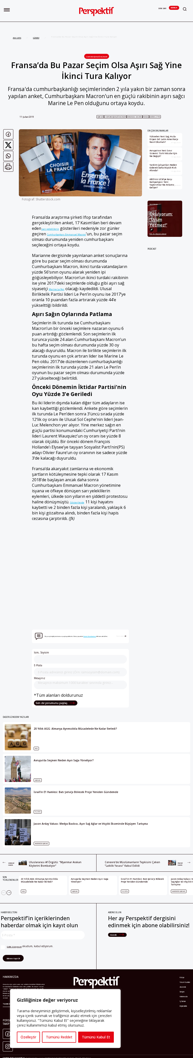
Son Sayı (162, 8)
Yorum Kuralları (185, 982)
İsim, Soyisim (41, 652)
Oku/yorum (154, 204)
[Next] (9, 892)
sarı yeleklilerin (50, 229)
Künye (182, 977)
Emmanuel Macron (134, 117)
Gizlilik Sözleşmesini (14, 947)
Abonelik (174, 8)
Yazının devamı (9, 1004)
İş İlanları (183, 1001)
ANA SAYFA (17, 38)
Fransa (145, 117)
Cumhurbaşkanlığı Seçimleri (96, 57)
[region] (65, 1018)
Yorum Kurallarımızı (89, 636)
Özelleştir (28, 1037)
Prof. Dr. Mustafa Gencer (158, 234)
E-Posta (38, 665)
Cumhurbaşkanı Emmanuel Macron (66, 234)
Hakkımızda (183, 996)
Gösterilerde (77, 502)
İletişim (182, 992)
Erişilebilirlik (183, 1006)
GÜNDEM (36, 38)
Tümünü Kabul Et (96, 1037)
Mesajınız (39, 678)
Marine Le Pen (155, 117)
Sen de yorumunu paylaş (52, 703)
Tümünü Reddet (59, 1037)
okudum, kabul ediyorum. (30, 946)
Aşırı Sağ (100, 117)
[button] (7, 10)
